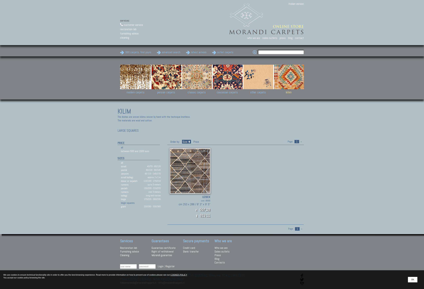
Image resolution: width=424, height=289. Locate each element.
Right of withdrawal (163, 251)
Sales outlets (222, 251)
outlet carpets (225, 52)
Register (170, 266)
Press (217, 255)
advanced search (171, 52)
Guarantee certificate (164, 248)
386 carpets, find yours (138, 52)
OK (412, 279)
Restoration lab (128, 248)
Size (185, 142)
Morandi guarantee (162, 255)
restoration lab (128, 29)
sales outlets (269, 38)
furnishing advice (129, 33)
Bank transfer (191, 251)
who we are (253, 38)
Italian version (296, 4)
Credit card (189, 248)
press (283, 38)
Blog (216, 259)
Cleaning (124, 255)
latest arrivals (199, 52)
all (122, 147)
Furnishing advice (129, 251)
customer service (133, 25)
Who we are (221, 248)
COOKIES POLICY (178, 275)
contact (299, 38)
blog (290, 38)
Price (196, 142)
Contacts (219, 262)
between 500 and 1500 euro (135, 151)
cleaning (124, 37)
